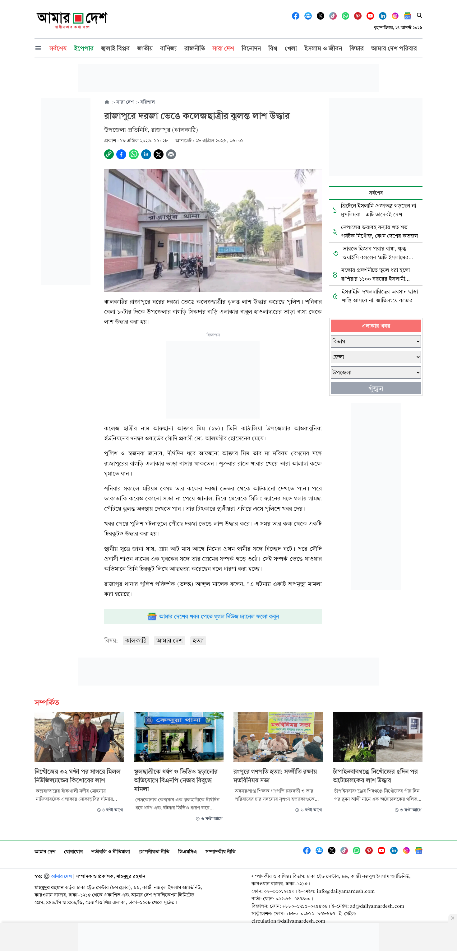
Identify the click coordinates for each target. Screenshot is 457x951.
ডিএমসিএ (187, 852)
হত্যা (198, 640)
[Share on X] (159, 154)
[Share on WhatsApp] (134, 154)
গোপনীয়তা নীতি (154, 852)
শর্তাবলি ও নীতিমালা (110, 852)
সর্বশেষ (376, 193)
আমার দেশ (169, 640)
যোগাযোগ (73, 852)
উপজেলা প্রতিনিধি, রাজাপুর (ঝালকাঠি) (151, 130)
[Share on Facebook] (121, 154)
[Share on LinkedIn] (146, 154)
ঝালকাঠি (135, 640)
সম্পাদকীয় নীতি (220, 852)
